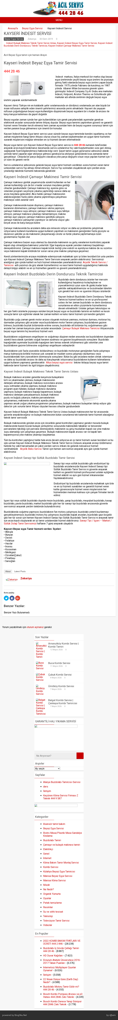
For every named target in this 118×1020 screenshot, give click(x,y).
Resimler (48, 907)
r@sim (112, 1015)
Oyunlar (47, 898)
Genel (46, 853)
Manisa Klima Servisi (54, 880)
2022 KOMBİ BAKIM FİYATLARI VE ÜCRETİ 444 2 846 (61, 942)
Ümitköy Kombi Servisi (61, 686)
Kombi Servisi (50, 867)
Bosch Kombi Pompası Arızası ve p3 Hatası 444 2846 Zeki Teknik (63, 995)
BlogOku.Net (21, 1015)
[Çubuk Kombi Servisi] (41, 679)
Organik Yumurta (52, 893)
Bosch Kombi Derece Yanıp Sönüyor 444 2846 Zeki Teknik (62, 1003)
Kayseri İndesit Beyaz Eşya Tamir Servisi (77, 43)
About (8, 571)
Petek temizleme (52, 902)
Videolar (47, 925)
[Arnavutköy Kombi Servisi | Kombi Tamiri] (41, 656)
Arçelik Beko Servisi (31, 448)
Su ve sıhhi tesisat (53, 911)
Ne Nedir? (48, 889)
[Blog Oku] (59, 14)
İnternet (47, 858)
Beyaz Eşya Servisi (32, 28)
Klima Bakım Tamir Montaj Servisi (61, 862)
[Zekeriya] (12, 580)
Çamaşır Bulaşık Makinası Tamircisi (81, 328)
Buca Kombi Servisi (59, 663)
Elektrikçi (48, 849)
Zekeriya (32, 39)
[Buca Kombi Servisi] (41, 668)
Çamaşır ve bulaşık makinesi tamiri (61, 844)
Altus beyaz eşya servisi (59, 362)
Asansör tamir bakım (54, 824)
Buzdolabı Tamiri (52, 840)
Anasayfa (13, 28)
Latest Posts (20, 571)
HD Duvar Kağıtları (53, 955)
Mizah (46, 884)
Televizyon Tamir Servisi (56, 920)
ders (45, 786)
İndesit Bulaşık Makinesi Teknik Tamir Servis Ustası (31, 43)
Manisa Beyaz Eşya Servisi (57, 876)
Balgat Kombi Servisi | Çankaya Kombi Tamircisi (62, 702)
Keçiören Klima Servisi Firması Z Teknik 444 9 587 (60, 797)
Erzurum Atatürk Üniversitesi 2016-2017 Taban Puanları (62, 961)
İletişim (47, 791)
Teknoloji (48, 916)
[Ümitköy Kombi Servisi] (41, 693)
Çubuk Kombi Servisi (60, 674)
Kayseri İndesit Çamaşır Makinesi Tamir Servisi (71, 45)
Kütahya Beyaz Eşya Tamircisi (59, 871)
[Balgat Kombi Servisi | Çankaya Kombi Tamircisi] (41, 713)
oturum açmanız (35, 627)
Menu (59, 20)
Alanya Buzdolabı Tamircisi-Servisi (61, 782)
